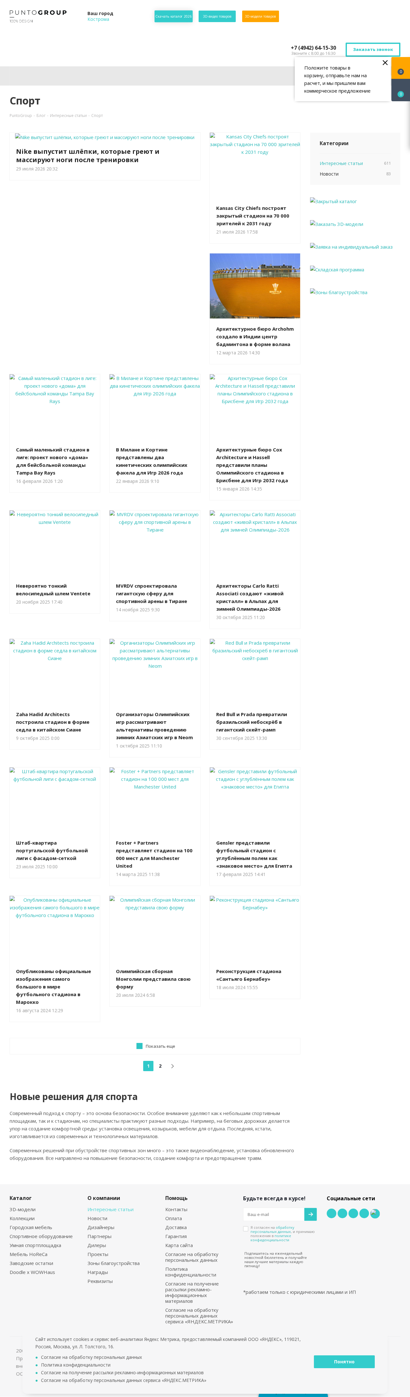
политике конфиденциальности (270, 1237)
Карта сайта (179, 1245)
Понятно (344, 1362)
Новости (97, 1218)
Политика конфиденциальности (190, 1272)
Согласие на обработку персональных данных (191, 1257)
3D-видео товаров (217, 16)
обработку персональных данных (272, 1229)
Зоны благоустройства (113, 1263)
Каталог (21, 1198)
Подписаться (387, 71)
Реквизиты (100, 1281)
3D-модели (23, 1209)
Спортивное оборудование (41, 1236)
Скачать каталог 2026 (174, 16)
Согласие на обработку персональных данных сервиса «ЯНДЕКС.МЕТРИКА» (199, 1316)
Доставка (176, 1227)
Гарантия (176, 1236)
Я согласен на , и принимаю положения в (282, 1233)
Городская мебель (31, 1227)
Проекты (97, 1254)
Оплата (173, 1218)
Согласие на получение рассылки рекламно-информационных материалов (192, 1292)
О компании (103, 1198)
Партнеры (99, 1236)
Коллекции (22, 1218)
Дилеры (96, 1245)
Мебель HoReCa (28, 1254)
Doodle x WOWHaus (32, 1272)
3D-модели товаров (260, 16)
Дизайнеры (100, 1227)
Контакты (176, 1209)
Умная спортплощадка (35, 1245)
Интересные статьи (110, 1209)
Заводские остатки (31, 1263)
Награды (97, 1272)
